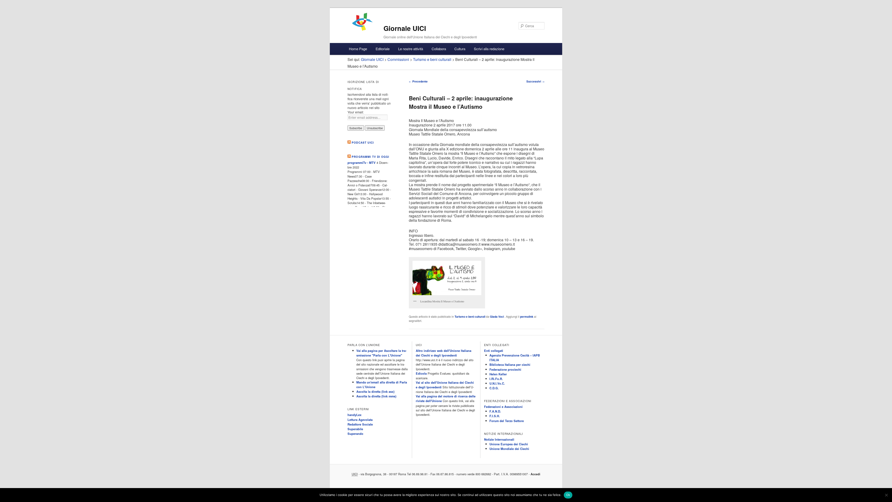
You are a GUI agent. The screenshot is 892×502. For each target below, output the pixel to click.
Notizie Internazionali (499, 439)
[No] (886, 495)
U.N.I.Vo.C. (497, 383)
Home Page (358, 48)
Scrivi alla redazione (489, 48)
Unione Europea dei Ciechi (508, 444)
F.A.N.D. (495, 411)
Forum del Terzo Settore (506, 421)
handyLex (354, 415)
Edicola (421, 373)
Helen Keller (498, 374)
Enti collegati (493, 351)
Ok (568, 495)
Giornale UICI (405, 28)
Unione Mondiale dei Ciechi (509, 449)
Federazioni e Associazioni (503, 407)
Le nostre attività (410, 48)
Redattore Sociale (360, 424)
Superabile (355, 429)
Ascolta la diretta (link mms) (376, 396)
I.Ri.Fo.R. (496, 379)
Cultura (459, 48)
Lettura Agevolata (360, 420)
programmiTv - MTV (362, 163)
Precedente (418, 81)
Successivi (535, 81)
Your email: (356, 112)
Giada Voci (497, 316)
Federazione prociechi (505, 369)
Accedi (535, 474)
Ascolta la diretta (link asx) (375, 392)
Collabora (439, 48)
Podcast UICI (363, 143)
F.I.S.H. (494, 416)
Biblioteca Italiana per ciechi (509, 365)
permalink (526, 316)
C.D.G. (494, 388)
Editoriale (383, 48)
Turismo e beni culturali (470, 316)
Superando (355, 434)
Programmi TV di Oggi (370, 157)
